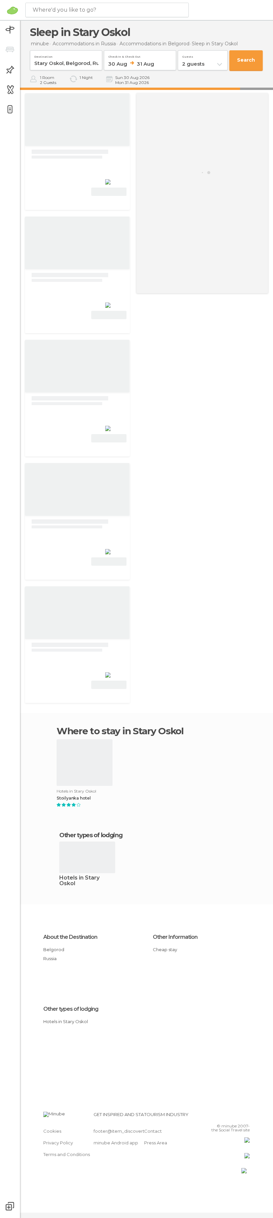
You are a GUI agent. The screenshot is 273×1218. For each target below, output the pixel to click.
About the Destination (70, 937)
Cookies (52, 1131)
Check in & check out (124, 55)
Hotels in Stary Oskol (79, 881)
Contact (153, 1131)
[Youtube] (245, 1116)
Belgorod (53, 949)
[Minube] (12, 10)
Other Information (175, 937)
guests (187, 55)
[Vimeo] (237, 1116)
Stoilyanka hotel (74, 798)
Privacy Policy (58, 1142)
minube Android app (116, 1142)
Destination (43, 55)
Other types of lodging (70, 1009)
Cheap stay (165, 949)
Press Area (155, 1142)
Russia (50, 958)
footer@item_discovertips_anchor (131, 1131)
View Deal (109, 191)
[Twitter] (228, 1116)
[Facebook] (219, 1116)
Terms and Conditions (66, 1154)
